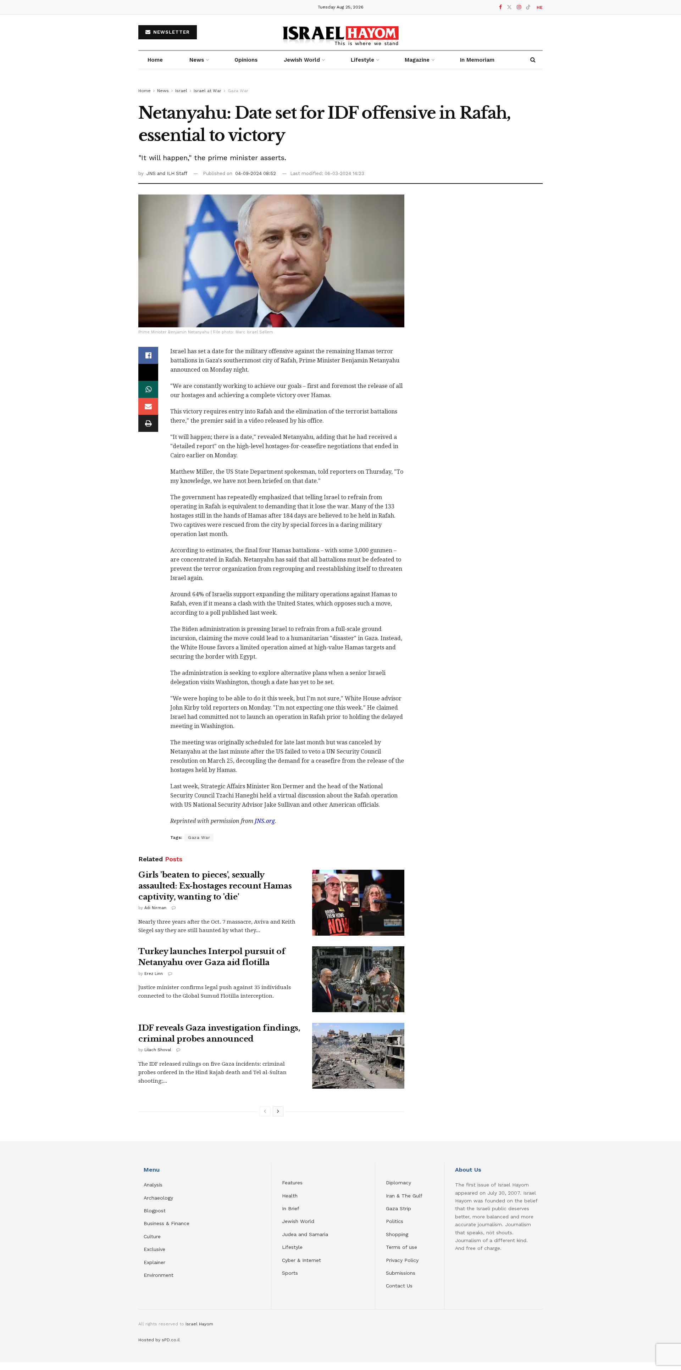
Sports (290, 1273)
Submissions (400, 1273)
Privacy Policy (402, 1260)
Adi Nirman (155, 908)
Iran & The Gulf (404, 1196)
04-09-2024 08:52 (255, 173)
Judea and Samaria (305, 1234)
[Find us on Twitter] (509, 7)
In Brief (290, 1208)
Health (290, 1196)
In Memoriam (477, 60)
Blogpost (155, 1210)
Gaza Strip (398, 1208)
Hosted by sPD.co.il (159, 1339)
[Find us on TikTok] (528, 7)
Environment (158, 1275)
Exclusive (154, 1249)
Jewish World (298, 1221)
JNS (151, 173)
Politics (394, 1221)
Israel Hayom (199, 1323)
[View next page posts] (278, 1111)
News (196, 60)
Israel (181, 90)
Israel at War (207, 90)
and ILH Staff (172, 173)
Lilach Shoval (157, 1050)
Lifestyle (292, 1247)
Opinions (246, 60)
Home (155, 60)
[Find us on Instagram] (519, 7)
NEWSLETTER (170, 32)
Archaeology (158, 1198)
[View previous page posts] (265, 1111)
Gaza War (238, 90)
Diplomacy (399, 1182)
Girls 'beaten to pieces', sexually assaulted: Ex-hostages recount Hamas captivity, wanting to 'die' (215, 886)
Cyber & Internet (301, 1260)
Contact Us (399, 1286)
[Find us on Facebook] (500, 7)
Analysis (154, 1185)
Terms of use (401, 1247)
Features (292, 1182)
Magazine (417, 60)
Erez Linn (153, 973)
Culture (152, 1236)
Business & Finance (166, 1223)
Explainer (154, 1262)
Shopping (397, 1234)
